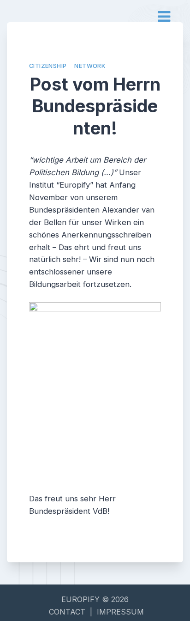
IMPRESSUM (120, 611)
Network (89, 65)
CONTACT (67, 611)
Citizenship (47, 65)
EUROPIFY (81, 599)
